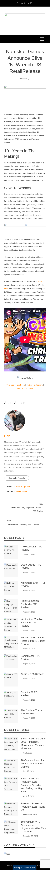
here (40, 281)
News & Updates (23, 486)
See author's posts (16, 478)
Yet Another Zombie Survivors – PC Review (32, 622)
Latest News (21, 491)
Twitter (29, 385)
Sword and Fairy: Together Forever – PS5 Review (27, 507)
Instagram (38, 385)
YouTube (10, 385)
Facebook (20, 385)
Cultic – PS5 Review (32, 674)
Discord (20, 388)
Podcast (29, 388)
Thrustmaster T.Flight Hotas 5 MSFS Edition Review (33, 641)
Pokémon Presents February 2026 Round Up (33, 806)
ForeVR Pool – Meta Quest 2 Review (23, 523)
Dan (7, 436)
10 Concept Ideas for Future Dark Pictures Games (32, 763)
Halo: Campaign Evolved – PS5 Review (30, 604)
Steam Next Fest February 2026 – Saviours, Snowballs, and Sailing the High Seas (32, 785)
